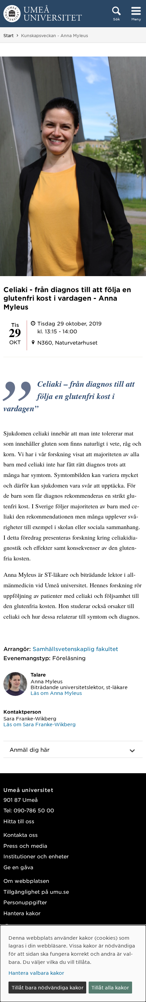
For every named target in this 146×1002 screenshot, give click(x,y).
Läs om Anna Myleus (56, 693)
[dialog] (73, 963)
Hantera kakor (21, 913)
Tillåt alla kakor (110, 987)
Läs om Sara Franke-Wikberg (39, 724)
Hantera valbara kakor (36, 973)
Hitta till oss (18, 821)
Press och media (25, 845)
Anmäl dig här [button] (30, 749)
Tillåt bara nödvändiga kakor (48, 987)
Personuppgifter (25, 902)
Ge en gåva (18, 867)
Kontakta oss (20, 834)
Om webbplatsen (26, 880)
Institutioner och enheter (36, 856)
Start (8, 35)
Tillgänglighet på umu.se (36, 891)
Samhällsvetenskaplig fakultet (75, 648)
